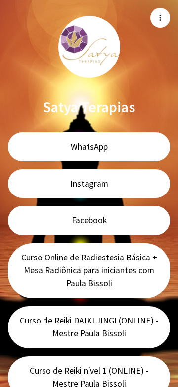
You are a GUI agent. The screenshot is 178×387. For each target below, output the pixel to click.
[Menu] (160, 18)
